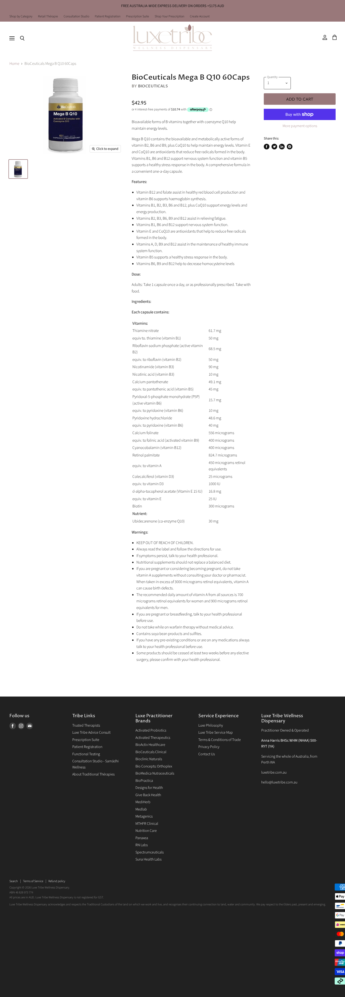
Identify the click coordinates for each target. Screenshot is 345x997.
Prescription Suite (137, 17)
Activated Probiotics (150, 730)
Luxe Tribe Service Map (215, 732)
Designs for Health (149, 787)
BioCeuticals (153, 86)
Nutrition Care (146, 830)
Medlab (141, 809)
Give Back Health (148, 795)
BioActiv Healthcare (150, 744)
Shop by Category (20, 17)
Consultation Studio (76, 17)
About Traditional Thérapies (93, 774)
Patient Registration (107, 17)
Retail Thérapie (48, 17)
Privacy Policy (208, 746)
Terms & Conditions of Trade (219, 739)
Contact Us (206, 754)
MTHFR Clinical (146, 823)
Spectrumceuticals (149, 852)
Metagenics (144, 816)
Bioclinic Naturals (148, 759)
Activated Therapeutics (152, 737)
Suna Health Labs (148, 859)
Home (14, 64)
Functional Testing (86, 754)
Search (13, 881)
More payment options (300, 126)
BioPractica (144, 780)
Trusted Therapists (86, 725)
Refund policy (56, 881)
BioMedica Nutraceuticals (154, 773)
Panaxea (141, 838)
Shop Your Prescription (169, 17)
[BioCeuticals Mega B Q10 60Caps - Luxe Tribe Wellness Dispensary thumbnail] (18, 169)
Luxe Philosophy (210, 725)
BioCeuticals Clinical (150, 752)
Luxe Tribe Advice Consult (91, 732)
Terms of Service (33, 881)
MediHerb (142, 802)
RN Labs (141, 845)
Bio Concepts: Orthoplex (153, 766)
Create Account (200, 17)
